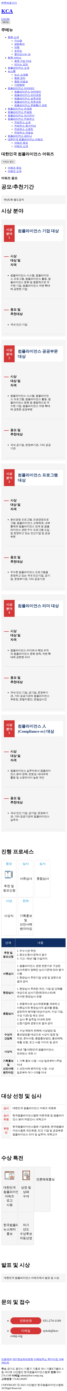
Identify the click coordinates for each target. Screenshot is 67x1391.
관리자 (5, 1362)
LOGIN (5, 19)
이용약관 (6, 1359)
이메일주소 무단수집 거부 (49, 1359)
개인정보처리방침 (22, 1359)
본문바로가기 (9, 2)
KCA (7, 11)
